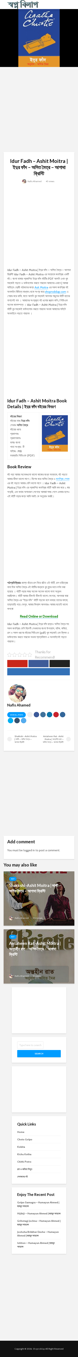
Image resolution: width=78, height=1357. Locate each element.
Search (39, 1053)
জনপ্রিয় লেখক (62, 479)
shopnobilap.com (55, 291)
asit (13, 879)
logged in (29, 850)
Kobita (21, 1146)
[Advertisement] (39, 109)
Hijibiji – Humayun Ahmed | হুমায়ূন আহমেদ (39, 1213)
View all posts (16, 715)
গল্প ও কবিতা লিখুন (24, 1169)
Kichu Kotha (24, 1154)
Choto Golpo (24, 1139)
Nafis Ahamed (34, 181)
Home (20, 1132)
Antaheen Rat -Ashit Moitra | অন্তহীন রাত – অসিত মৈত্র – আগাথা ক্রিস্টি (35, 949)
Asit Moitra (41, 287)
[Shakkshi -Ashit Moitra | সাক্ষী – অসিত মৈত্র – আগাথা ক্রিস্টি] (39, 898)
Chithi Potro (24, 1161)
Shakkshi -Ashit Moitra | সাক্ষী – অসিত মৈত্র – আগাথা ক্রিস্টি (35, 888)
